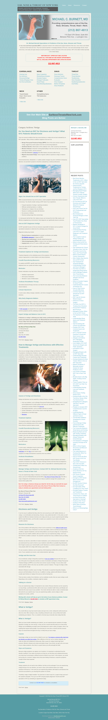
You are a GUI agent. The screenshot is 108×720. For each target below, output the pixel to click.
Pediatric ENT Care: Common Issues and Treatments (79, 329)
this (30, 451)
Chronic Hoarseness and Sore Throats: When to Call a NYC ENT (80, 198)
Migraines (24, 414)
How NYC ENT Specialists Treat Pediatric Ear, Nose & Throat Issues (80, 221)
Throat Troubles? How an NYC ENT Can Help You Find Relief (80, 384)
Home (64, 5)
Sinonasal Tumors (59, 76)
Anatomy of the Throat (79, 501)
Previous (20, 27)
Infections (35, 152)
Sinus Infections (58, 74)
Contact (84, 5)
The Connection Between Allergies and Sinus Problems (80, 277)
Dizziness (27, 339)
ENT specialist (23, 308)
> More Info (22, 101)
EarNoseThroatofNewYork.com (65, 114)
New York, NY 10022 (24, 497)
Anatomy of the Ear (78, 469)
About (69, 5)
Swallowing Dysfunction (78, 82)
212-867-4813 (54, 63)
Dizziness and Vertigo (28, 509)
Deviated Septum (42, 78)
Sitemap (58, 717)
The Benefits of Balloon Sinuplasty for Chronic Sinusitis (79, 419)
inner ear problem (49, 558)
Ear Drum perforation (25, 82)
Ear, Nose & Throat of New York (53, 476)
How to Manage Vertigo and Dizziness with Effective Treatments (79, 424)
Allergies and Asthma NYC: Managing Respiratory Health (79, 339)
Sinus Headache (59, 85)
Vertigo (31, 339)
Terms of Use (51, 717)
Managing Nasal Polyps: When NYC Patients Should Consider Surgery (80, 192)
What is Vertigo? (26, 607)
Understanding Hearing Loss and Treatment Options (79, 389)
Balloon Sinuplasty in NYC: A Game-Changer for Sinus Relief (80, 226)
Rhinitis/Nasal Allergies (43, 76)
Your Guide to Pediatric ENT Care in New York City (79, 373)
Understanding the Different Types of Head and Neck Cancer (79, 414)
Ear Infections (23, 76)
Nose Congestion (42, 74)
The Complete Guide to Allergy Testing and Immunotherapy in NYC (79, 238)
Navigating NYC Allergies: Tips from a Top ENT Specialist (80, 403)
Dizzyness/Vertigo (24, 78)
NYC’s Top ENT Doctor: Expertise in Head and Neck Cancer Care (79, 334)
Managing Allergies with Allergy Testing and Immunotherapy (79, 437)
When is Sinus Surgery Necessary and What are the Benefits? (80, 447)
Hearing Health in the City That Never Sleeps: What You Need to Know (80, 398)
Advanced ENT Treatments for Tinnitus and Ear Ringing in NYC (80, 187)
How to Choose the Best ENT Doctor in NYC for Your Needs (80, 458)
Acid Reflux (75, 83)
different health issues (61, 527)
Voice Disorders (76, 80)
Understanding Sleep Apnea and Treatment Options (79, 320)
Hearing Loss (23, 74)
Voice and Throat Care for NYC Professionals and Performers (80, 210)
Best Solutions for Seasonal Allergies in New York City (80, 215)
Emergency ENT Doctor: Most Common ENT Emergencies (80, 479)
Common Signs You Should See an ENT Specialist (78, 293)
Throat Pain (75, 74)
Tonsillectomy (75, 78)
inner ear (41, 406)
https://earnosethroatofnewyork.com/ (28, 501)
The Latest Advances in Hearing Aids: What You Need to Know (79, 453)
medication (21, 451)
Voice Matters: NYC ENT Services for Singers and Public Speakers (80, 345)
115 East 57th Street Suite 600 (26, 495)
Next (88, 27)
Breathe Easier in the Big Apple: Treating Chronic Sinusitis (80, 378)
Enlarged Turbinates (42, 80)
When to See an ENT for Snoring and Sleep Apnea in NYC (80, 244)
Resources (77, 5)
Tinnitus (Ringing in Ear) (26, 80)
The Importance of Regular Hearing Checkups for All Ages (80, 442)
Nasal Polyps (40, 82)
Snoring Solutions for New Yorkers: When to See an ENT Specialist (80, 360)
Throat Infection (76, 76)
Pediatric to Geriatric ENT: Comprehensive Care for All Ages (80, 408)
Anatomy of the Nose (79, 502)
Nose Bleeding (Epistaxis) (44, 83)
